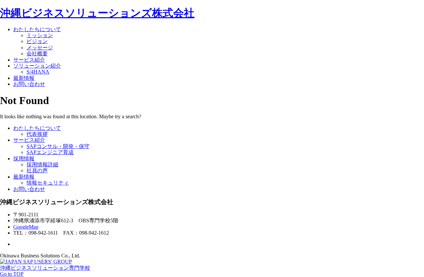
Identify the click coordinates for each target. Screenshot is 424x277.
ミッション (39, 35)
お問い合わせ (29, 84)
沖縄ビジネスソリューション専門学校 (45, 268)
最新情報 (23, 78)
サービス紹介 (29, 60)
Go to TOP (12, 274)
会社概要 (37, 53)
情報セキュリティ (47, 183)
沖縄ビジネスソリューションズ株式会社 (97, 13)
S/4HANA (37, 72)
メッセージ (39, 47)
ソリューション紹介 (37, 66)
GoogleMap (25, 227)
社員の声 (37, 170)
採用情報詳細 (42, 164)
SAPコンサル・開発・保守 (57, 146)
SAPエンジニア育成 (50, 152)
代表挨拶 (37, 134)
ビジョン (37, 41)
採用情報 (23, 158)
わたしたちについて (37, 29)
